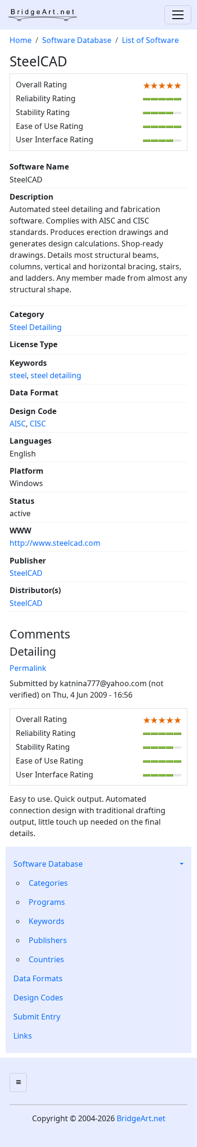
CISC (38, 423)
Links (22, 1035)
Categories (48, 883)
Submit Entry (36, 1016)
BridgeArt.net (141, 1118)
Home (21, 40)
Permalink (28, 668)
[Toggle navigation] (177, 14)
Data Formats (38, 978)
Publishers (48, 940)
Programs (47, 902)
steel (18, 375)
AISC (18, 423)
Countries (46, 959)
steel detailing (56, 375)
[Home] (46, 14)
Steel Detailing (36, 327)
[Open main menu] (18, 1082)
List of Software (150, 40)
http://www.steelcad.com (55, 543)
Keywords (47, 921)
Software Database (48, 864)
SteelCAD (26, 573)
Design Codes (38, 997)
